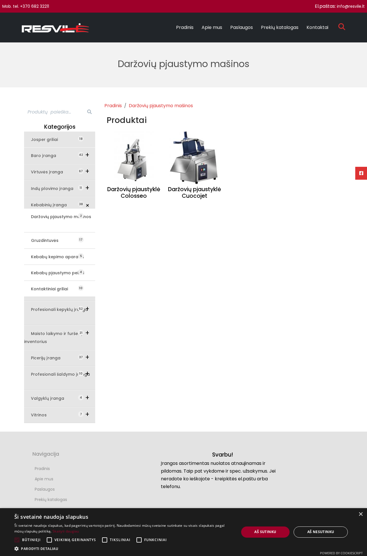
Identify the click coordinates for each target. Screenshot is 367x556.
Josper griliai (48, 139)
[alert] (183, 532)
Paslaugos (241, 27)
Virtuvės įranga (51, 172)
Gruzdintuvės (48, 240)
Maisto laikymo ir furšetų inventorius (53, 337)
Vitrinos (43, 415)
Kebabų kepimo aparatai (57, 257)
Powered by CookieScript (341, 553)
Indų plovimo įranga (56, 188)
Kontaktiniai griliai (53, 289)
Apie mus (212, 27)
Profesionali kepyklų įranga (59, 309)
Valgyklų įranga (51, 398)
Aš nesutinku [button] (320, 531)
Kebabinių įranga (53, 205)
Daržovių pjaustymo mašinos (61, 217)
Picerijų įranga (50, 358)
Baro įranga (47, 155)
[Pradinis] (57, 28)
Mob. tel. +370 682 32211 (25, 6)
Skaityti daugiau (65, 531)
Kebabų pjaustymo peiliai (57, 273)
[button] (123, 549)
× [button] (360, 514)
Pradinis (185, 27)
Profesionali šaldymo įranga (60, 374)
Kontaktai (317, 27)
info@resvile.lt (351, 6)
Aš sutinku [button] (265, 531)
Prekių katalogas (279, 27)
